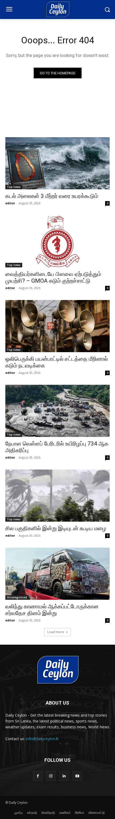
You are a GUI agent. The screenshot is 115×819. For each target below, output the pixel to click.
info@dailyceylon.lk (42, 738)
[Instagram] (51, 776)
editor (10, 203)
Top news (14, 187)
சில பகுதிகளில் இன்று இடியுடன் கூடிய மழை (55, 528)
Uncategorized (17, 597)
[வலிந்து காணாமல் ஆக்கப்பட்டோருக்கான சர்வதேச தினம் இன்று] (57, 574)
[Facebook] (38, 776)
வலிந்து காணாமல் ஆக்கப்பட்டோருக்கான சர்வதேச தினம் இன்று (52, 609)
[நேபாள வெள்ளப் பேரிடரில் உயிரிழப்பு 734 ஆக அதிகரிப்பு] (57, 411)
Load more (55, 632)
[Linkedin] (64, 776)
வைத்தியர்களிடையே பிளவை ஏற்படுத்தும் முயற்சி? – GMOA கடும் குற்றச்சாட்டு (53, 277)
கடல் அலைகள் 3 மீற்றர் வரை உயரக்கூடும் (51, 196)
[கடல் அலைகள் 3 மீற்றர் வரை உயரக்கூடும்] (57, 163)
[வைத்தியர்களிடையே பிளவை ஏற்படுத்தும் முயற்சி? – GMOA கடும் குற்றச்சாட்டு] (57, 241)
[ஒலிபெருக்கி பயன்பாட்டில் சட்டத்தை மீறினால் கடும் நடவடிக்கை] (57, 326)
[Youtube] (77, 776)
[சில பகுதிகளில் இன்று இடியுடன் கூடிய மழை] (57, 496)
